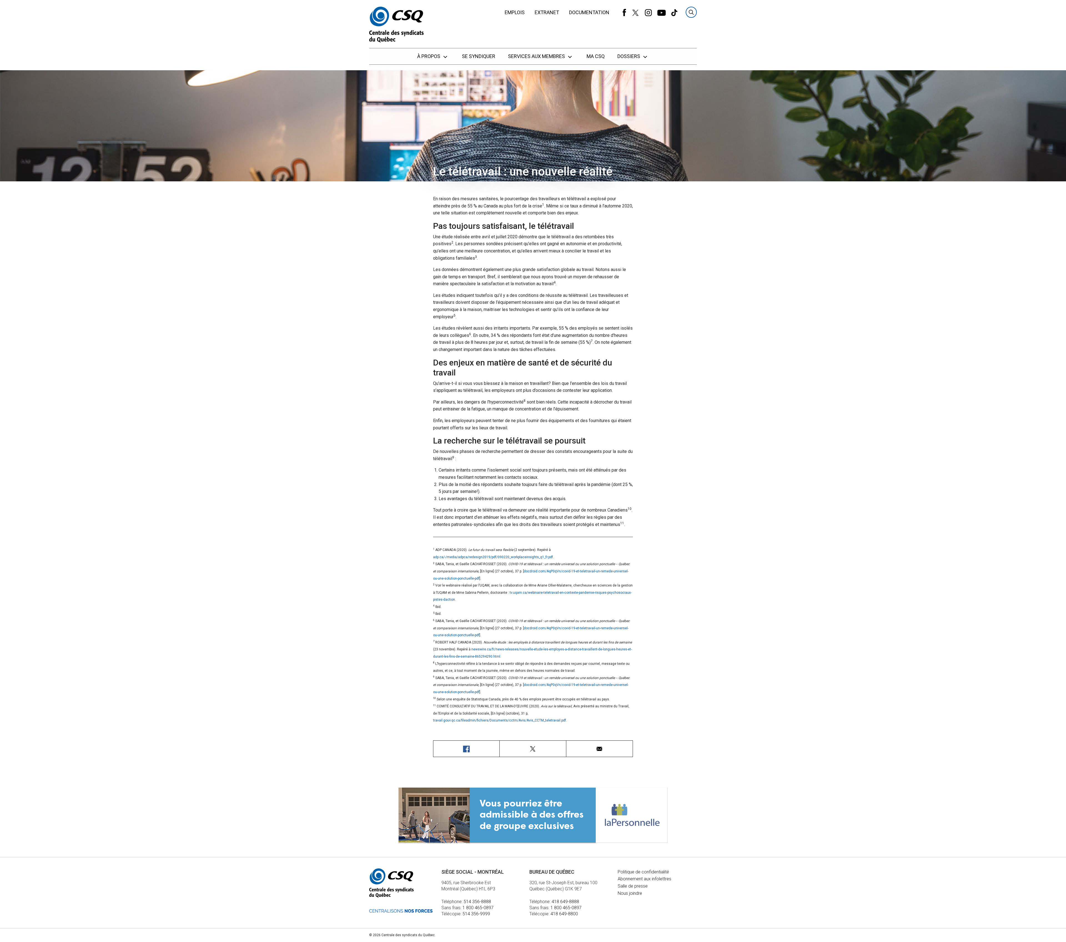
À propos (429, 56)
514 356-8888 (477, 901)
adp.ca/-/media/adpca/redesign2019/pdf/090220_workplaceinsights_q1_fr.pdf (493, 557)
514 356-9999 (476, 913)
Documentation (589, 12)
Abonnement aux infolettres (644, 878)
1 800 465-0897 (478, 907)
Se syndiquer (478, 56)
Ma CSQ (596, 56)
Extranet (547, 12)
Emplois (515, 12)
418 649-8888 (565, 901)
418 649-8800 (564, 913)
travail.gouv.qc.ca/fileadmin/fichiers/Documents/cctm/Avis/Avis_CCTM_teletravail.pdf (499, 720)
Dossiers (629, 56)
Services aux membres (537, 56)
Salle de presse (633, 886)
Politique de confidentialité (643, 872)
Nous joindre (630, 893)
